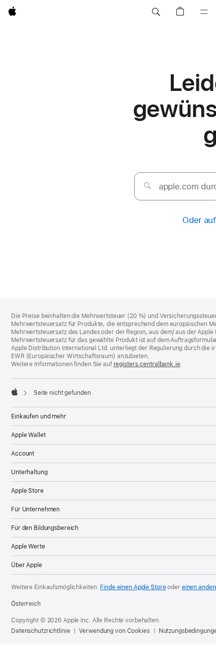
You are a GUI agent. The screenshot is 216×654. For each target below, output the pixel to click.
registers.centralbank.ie (147, 364)
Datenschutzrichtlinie (40, 630)
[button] (156, 12)
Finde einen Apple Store (133, 587)
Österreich (26, 603)
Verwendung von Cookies (114, 630)
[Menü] (204, 12)
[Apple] (14, 391)
